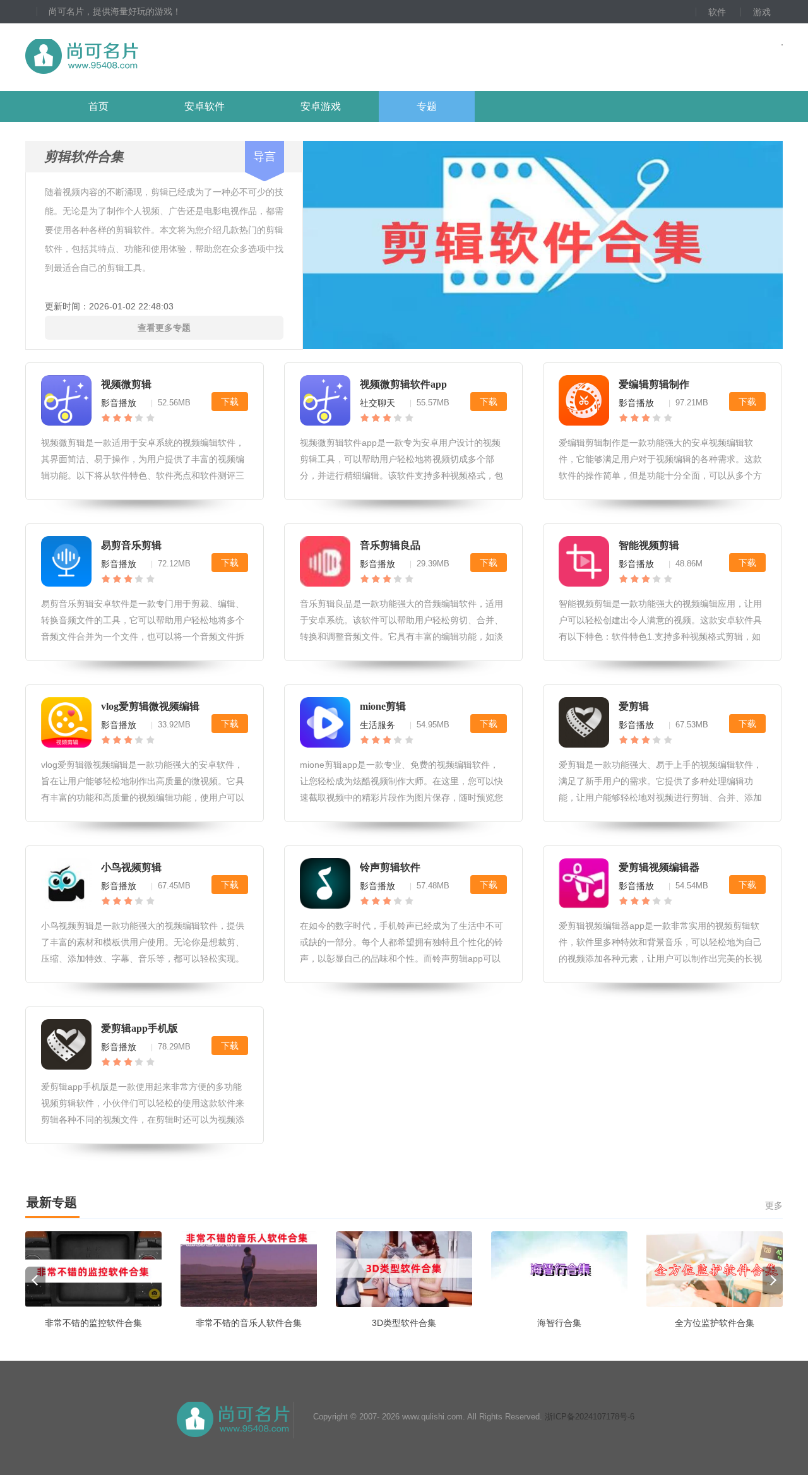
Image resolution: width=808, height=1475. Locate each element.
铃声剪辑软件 (390, 867)
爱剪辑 (634, 706)
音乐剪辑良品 (390, 545)
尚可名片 (150, 57)
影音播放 (118, 403)
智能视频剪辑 (649, 545)
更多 (774, 1205)
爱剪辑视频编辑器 (659, 867)
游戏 (762, 12)
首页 (98, 106)
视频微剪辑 (126, 384)
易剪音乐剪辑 (131, 545)
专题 (427, 106)
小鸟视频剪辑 (131, 867)
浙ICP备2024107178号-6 (589, 1416)
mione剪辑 (383, 706)
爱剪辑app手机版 (139, 1028)
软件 (717, 12)
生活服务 (377, 725)
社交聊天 (377, 403)
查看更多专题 (164, 328)
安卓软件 (204, 106)
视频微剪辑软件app (403, 384)
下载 (230, 402)
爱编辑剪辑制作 (654, 384)
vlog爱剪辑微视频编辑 (150, 706)
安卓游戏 (320, 106)
